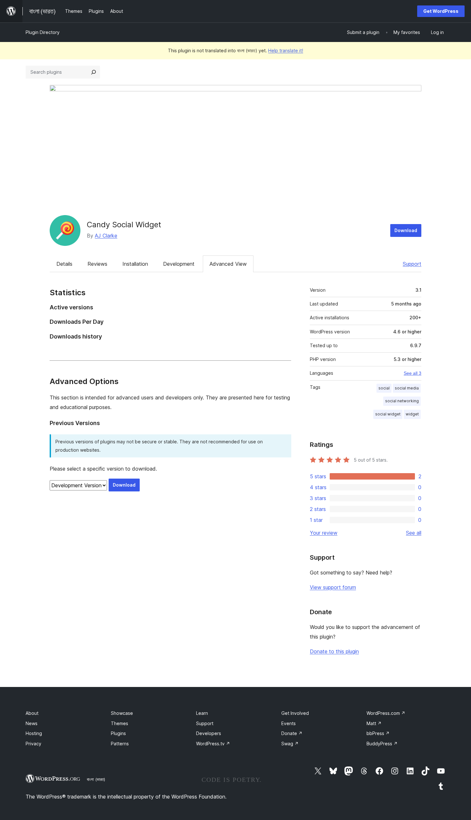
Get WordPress (441, 11)
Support (412, 264)
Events (288, 723)
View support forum (333, 587)
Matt (374, 723)
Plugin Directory (43, 32)
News (31, 723)
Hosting (34, 733)
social (384, 388)
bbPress (378, 733)
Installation (135, 264)
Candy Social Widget (124, 224)
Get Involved (295, 713)
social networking (402, 400)
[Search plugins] (93, 72)
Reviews (97, 264)
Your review (323, 533)
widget (412, 414)
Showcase (122, 713)
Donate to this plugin (334, 651)
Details (64, 264)
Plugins (118, 733)
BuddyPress (382, 743)
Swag (290, 743)
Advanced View (228, 264)
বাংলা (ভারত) (96, 779)
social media (407, 388)
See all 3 (412, 373)
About (32, 713)
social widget (388, 414)
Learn (202, 713)
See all (413, 533)
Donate (291, 733)
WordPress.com (386, 713)
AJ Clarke (106, 235)
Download (405, 230)
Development (178, 264)
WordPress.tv (213, 743)
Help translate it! (285, 50)
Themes (119, 723)
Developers (208, 733)
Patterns (120, 743)
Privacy (33, 743)
